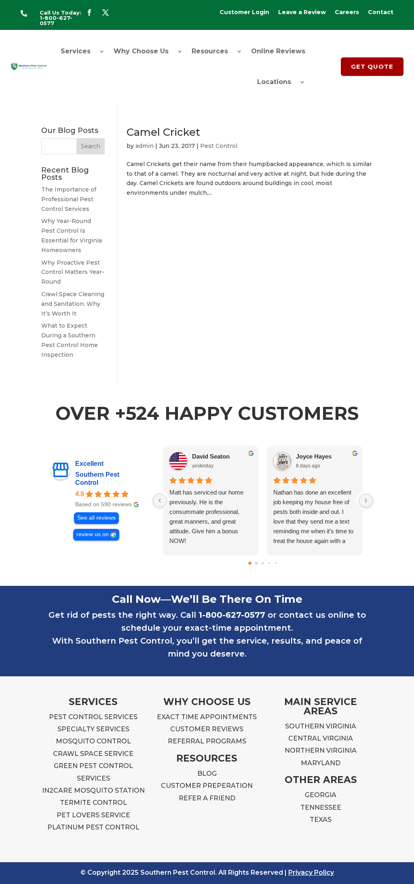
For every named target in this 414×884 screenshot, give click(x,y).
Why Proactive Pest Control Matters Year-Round (72, 272)
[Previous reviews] (160, 500)
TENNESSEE (320, 807)
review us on (92, 534)
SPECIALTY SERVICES (93, 729)
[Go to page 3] (269, 563)
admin (144, 145)
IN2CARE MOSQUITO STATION (93, 790)
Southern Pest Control (97, 478)
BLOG (207, 773)
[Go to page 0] (249, 563)
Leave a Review (302, 12)
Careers (347, 12)
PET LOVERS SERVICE (93, 815)
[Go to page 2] (263, 563)
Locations (274, 82)
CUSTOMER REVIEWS (206, 729)
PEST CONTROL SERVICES (93, 717)
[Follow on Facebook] (89, 12)
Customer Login (244, 12)
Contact (380, 12)
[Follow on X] (105, 12)
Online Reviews (278, 51)
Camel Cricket (163, 132)
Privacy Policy (311, 872)
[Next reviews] (366, 500)
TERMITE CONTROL (93, 802)
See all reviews (96, 518)
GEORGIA (320, 795)
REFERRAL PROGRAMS (207, 741)
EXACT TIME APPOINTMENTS (207, 717)
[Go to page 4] (276, 563)
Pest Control (218, 145)
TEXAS (321, 819)
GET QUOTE (372, 66)
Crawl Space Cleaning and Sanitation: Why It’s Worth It (72, 303)
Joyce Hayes (314, 456)
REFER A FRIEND (207, 798)
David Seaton (211, 456)
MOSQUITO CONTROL (93, 741)
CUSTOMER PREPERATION (207, 785)
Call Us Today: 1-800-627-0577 (60, 17)
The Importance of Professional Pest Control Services (68, 199)
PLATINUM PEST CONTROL (93, 827)
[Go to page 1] (256, 563)
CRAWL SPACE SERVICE (93, 754)
